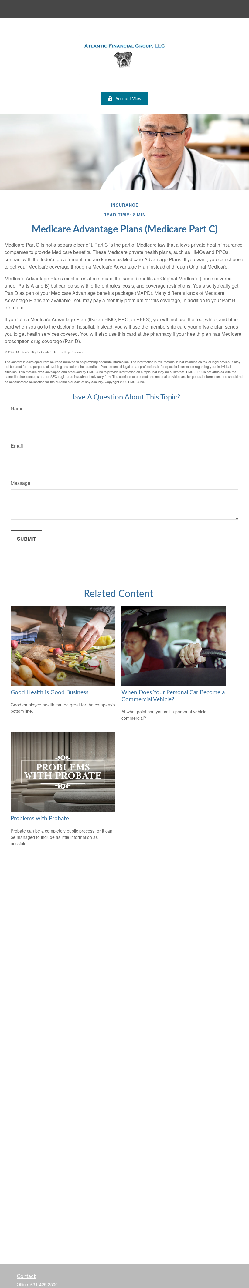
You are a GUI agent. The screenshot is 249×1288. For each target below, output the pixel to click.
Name (17, 408)
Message (20, 482)
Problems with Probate (40, 819)
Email (17, 445)
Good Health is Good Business (49, 693)
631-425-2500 (44, 1284)
